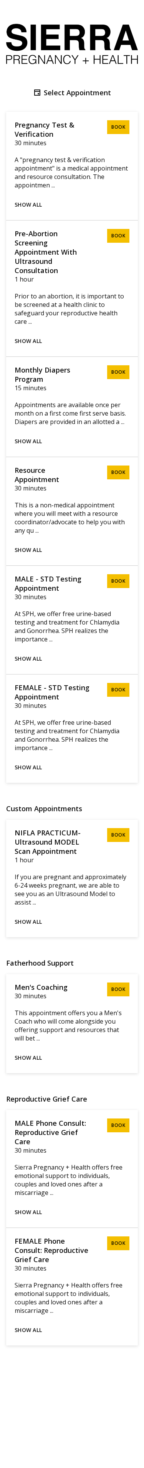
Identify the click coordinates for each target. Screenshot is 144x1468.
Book (118, 127)
